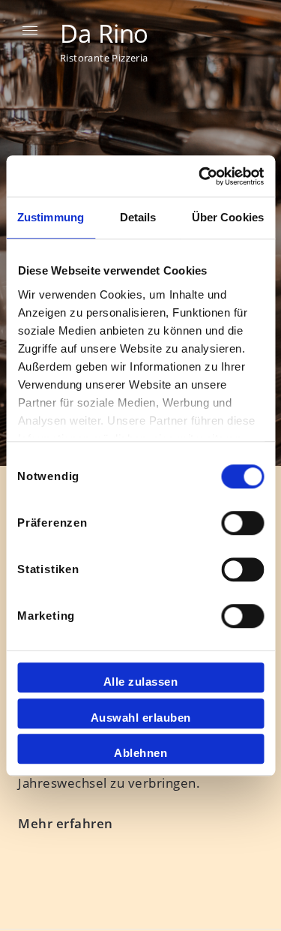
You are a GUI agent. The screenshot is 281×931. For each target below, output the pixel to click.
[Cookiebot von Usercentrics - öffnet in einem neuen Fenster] (200, 176)
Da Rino (104, 33)
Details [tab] (138, 217)
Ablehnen (140, 752)
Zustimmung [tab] (50, 217)
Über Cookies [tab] (228, 217)
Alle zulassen (140, 681)
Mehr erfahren (65, 823)
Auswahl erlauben (141, 717)
